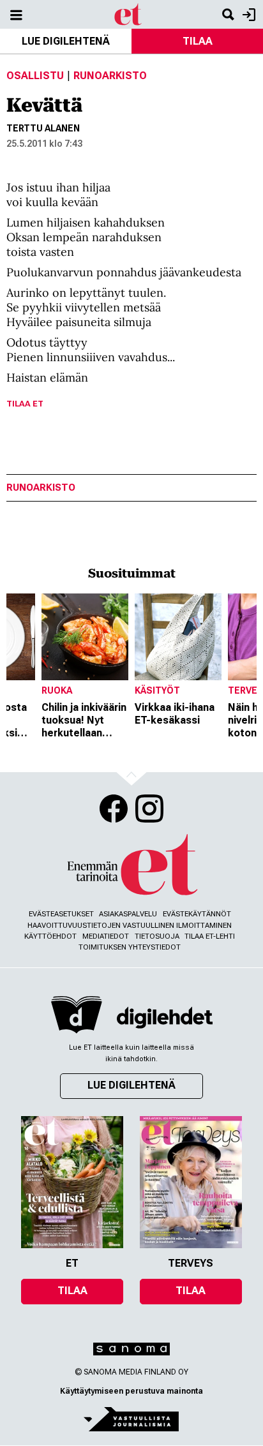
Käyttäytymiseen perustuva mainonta (131, 1391)
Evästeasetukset (61, 914)
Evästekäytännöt (197, 914)
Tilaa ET (24, 403)
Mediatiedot (105, 936)
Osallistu (35, 76)
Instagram (149, 808)
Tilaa (198, 41)
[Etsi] (227, 14)
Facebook (114, 808)
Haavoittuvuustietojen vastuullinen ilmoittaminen (129, 925)
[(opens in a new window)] (165, 1017)
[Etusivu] (128, 14)
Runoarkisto (110, 76)
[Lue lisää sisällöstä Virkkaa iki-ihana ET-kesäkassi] (178, 636)
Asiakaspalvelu (128, 914)
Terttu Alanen (43, 128)
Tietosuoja (157, 936)
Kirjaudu (247, 14)
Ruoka (56, 690)
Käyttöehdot (50, 936)
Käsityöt (157, 690)
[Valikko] (16, 14)
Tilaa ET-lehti (209, 936)
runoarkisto (40, 488)
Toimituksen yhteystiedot (130, 947)
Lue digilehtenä (66, 41)
